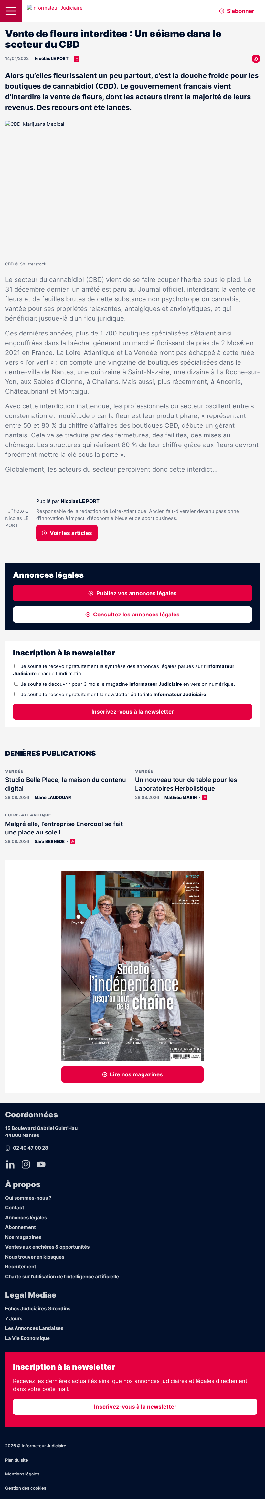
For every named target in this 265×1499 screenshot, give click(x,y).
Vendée (14, 771)
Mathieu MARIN (180, 797)
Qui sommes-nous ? (28, 1198)
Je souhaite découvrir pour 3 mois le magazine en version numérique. (128, 684)
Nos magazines (23, 1237)
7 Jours (13, 1318)
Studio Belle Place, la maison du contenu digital (65, 784)
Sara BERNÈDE (50, 841)
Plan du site (16, 1460)
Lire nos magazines (136, 1074)
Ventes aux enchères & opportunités (47, 1247)
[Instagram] (26, 1164)
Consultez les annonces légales (136, 614)
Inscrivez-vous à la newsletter (132, 711)
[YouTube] (41, 1164)
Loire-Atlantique (28, 815)
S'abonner (240, 11)
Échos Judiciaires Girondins (37, 1308)
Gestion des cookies (25, 1488)
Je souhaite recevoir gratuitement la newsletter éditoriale (114, 694)
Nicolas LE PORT (52, 58)
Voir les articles (71, 533)
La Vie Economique (27, 1338)
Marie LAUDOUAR (53, 797)
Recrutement (20, 1267)
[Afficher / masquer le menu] (11, 11)
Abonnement (20, 1227)
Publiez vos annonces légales (136, 593)
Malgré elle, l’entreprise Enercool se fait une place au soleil (64, 828)
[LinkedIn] (10, 1164)
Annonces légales (26, 1217)
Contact (14, 1207)
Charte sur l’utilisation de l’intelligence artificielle (62, 1277)
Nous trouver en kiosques (34, 1257)
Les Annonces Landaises (34, 1328)
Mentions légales (22, 1473)
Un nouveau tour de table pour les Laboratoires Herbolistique (186, 784)
